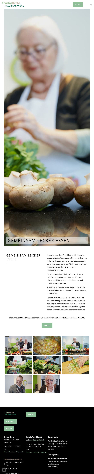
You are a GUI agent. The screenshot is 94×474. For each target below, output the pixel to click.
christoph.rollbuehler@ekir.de (36, 452)
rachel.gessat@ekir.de (37, 440)
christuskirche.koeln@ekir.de (14, 452)
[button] (90, 4)
